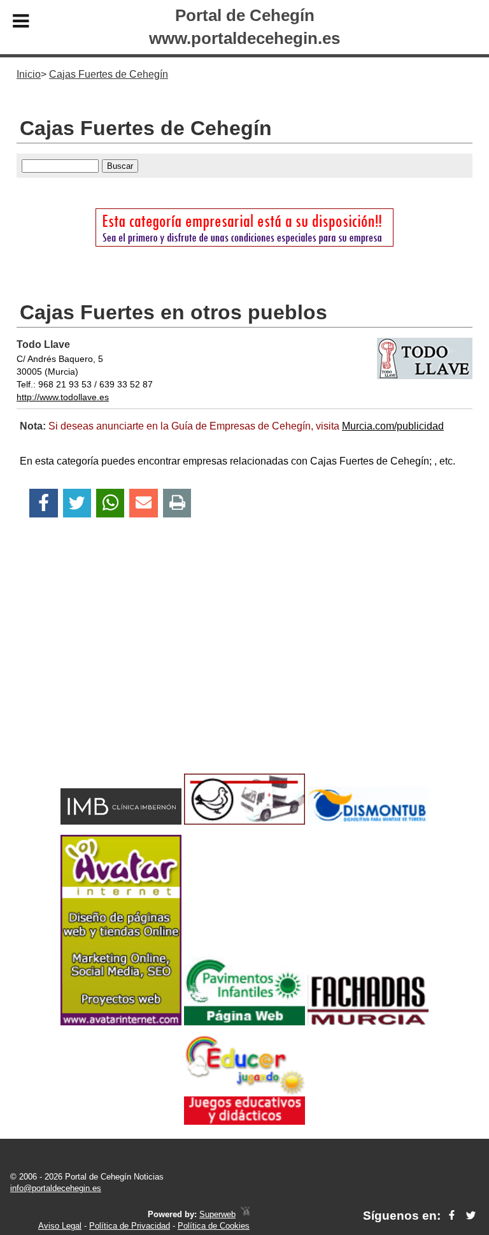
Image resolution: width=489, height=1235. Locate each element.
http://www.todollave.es (63, 397)
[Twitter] (77, 503)
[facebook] (452, 1215)
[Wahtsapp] (110, 503)
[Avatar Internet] (120, 1021)
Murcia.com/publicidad (393, 426)
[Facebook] (43, 503)
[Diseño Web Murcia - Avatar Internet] (245, 1214)
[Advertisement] (244, 668)
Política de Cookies (214, 1226)
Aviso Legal (60, 1226)
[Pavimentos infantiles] (244, 1021)
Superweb (217, 1214)
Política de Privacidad (129, 1226)
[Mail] (143, 503)
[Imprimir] (177, 503)
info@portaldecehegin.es (55, 1188)
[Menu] (21, 23)
